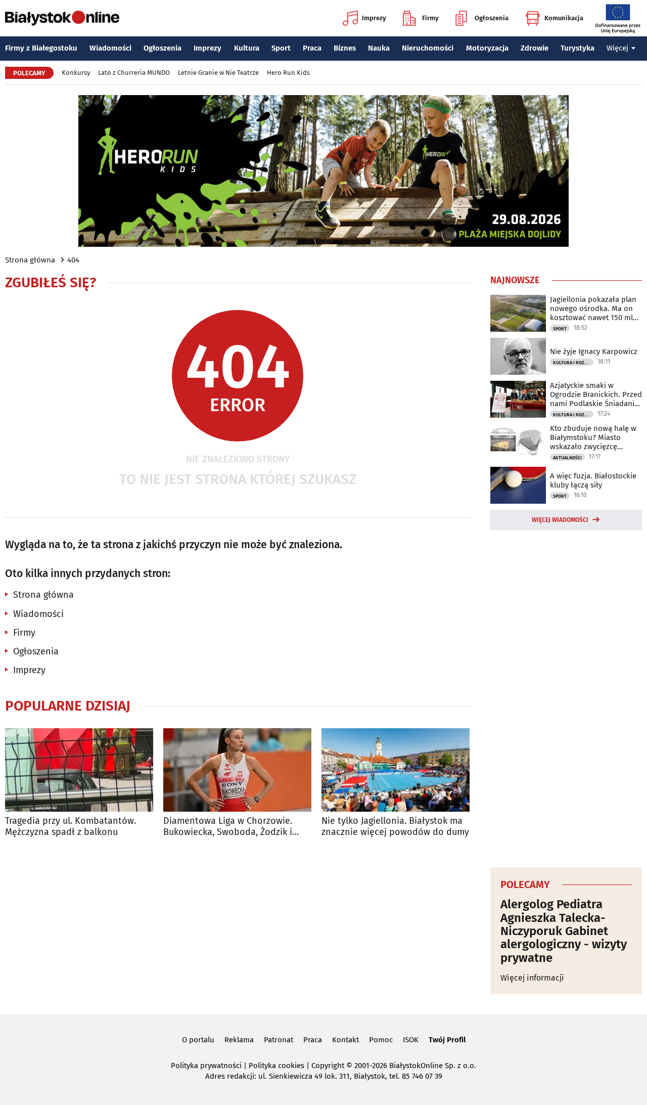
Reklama (239, 1039)
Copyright (327, 1065)
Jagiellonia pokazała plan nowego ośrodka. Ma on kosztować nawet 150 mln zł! (593, 308)
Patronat (278, 1039)
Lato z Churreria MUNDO (134, 72)
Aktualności (567, 457)
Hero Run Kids (288, 72)
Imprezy (374, 18)
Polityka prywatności (206, 1065)
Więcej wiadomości (560, 519)
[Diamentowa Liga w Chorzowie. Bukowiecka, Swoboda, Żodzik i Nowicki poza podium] (237, 770)
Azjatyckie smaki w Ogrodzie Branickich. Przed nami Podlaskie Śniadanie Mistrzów (596, 394)
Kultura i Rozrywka (573, 362)
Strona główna (30, 259)
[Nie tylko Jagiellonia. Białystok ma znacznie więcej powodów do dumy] (395, 770)
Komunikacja (563, 18)
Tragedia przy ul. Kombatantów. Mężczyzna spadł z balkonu (70, 826)
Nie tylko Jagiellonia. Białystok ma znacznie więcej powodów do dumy (395, 826)
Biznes (345, 48)
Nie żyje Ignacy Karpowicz (593, 351)
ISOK (411, 1039)
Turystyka (577, 48)
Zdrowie (534, 48)
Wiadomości (110, 48)
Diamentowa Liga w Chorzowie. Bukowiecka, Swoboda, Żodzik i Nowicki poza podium (227, 826)
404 (73, 259)
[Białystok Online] (62, 18)
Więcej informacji (532, 978)
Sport (281, 48)
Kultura (246, 48)
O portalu (198, 1039)
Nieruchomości (427, 48)
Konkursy (76, 72)
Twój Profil (447, 1039)
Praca (312, 48)
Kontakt (345, 1039)
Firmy (430, 18)
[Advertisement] (566, 697)
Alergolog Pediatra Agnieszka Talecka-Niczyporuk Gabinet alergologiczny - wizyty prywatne (563, 931)
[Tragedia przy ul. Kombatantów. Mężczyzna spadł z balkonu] (79, 770)
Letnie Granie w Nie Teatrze (218, 72)
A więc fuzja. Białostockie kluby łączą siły (593, 480)
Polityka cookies (276, 1065)
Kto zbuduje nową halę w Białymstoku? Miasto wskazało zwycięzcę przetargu (593, 437)
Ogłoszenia (492, 18)
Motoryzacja (487, 48)
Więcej (617, 48)
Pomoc (381, 1039)
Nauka (379, 48)
